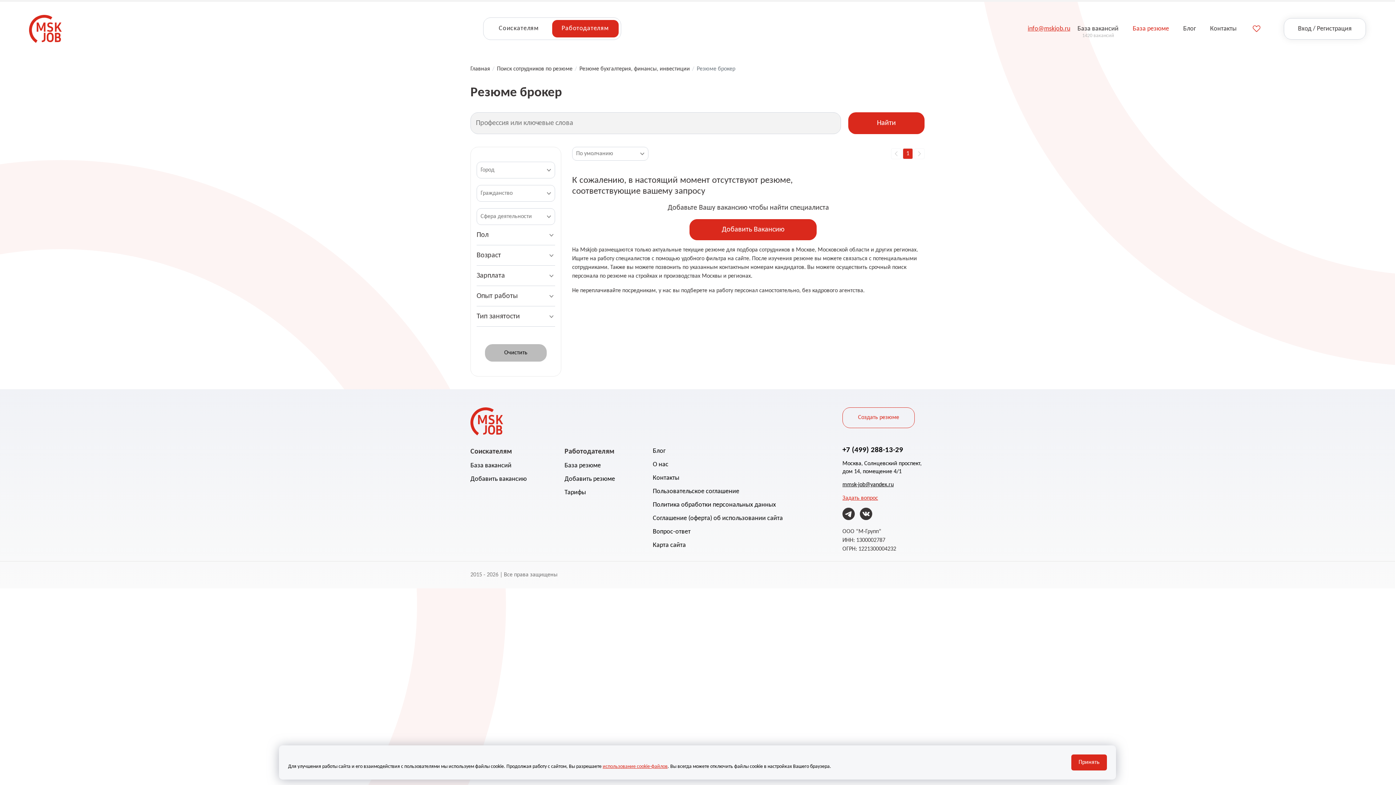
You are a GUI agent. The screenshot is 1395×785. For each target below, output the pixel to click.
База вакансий (491, 465)
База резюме (583, 465)
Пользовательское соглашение (696, 491)
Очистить (515, 353)
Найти (886, 123)
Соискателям (519, 28)
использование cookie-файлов (635, 766)
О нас (660, 464)
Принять (1089, 762)
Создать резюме (878, 417)
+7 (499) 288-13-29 (872, 450)
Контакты (666, 478)
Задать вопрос (860, 498)
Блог (659, 451)
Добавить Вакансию (753, 229)
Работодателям (585, 28)
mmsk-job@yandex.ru (868, 485)
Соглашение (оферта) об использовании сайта (718, 518)
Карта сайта (669, 545)
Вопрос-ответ (672, 531)
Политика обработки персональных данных (714, 505)
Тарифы (575, 492)
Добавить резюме (590, 479)
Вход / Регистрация (1325, 28)
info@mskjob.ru (1049, 28)
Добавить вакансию (498, 479)
